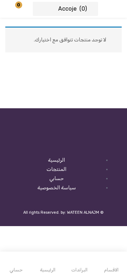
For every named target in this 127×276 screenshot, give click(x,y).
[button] (23, 8)
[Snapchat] (63, 144)
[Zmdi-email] (41, 144)
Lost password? (23, 94)
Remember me (95, 94)
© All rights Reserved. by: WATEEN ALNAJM (63, 212)
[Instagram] (86, 144)
